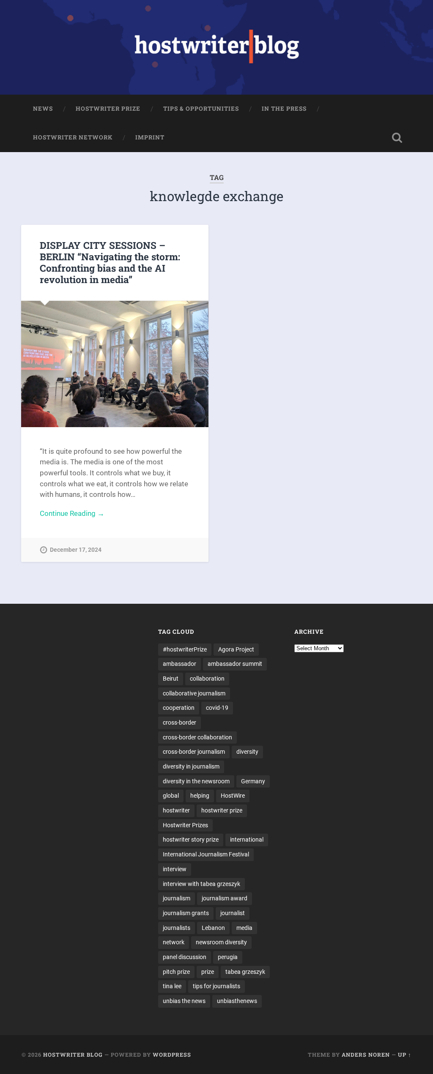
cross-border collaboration (197, 737)
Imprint (149, 137)
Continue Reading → (72, 513)
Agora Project (236, 649)
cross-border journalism (194, 751)
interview (174, 869)
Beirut (170, 678)
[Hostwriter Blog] (217, 47)
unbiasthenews (237, 1001)
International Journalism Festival (206, 854)
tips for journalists (216, 986)
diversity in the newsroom (196, 781)
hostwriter (176, 810)
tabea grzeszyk (245, 971)
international (246, 839)
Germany (253, 781)
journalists (176, 927)
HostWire (233, 795)
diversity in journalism (191, 766)
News (43, 108)
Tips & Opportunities (201, 108)
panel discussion (184, 957)
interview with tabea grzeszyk (201, 883)
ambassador (179, 663)
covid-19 (217, 707)
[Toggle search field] (397, 137)
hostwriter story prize (191, 839)
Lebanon (213, 927)
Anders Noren (366, 1054)
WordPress (172, 1054)
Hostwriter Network (72, 137)
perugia (228, 957)
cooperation (179, 707)
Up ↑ (404, 1054)
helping (199, 795)
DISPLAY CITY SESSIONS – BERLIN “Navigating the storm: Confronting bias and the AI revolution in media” (110, 262)
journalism (176, 898)
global (171, 795)
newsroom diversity (221, 942)
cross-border (179, 722)
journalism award (224, 898)
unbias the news (184, 1001)
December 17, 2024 (75, 549)
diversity (247, 751)
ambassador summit (235, 663)
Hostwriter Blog (73, 1054)
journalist (232, 913)
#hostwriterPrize (185, 649)
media (244, 927)
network (173, 942)
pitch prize (176, 971)
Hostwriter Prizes (185, 825)
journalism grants (186, 913)
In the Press (284, 108)
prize (207, 971)
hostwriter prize (221, 810)
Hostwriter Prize (108, 108)
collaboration (207, 678)
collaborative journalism (194, 693)
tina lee (172, 986)
